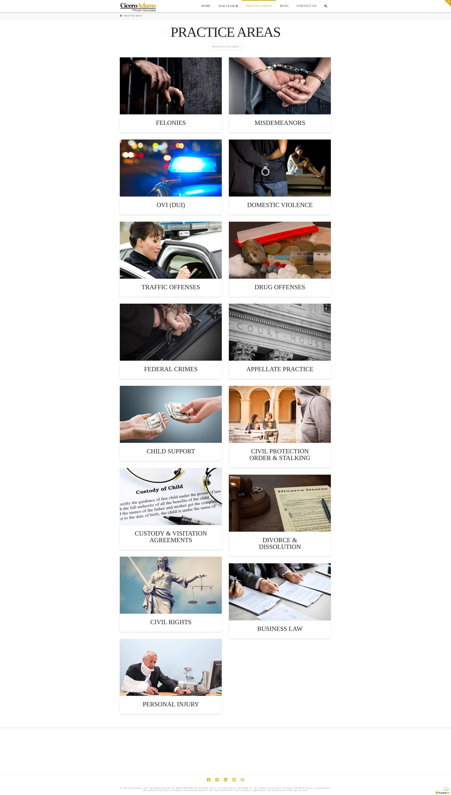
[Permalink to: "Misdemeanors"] (280, 85)
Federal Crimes (171, 369)
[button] (447, 3)
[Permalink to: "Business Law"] (280, 591)
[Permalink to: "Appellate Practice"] (280, 332)
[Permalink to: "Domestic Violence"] (280, 168)
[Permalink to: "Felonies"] (171, 85)
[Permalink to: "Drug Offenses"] (280, 250)
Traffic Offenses (170, 287)
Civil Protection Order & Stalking (279, 454)
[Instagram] (242, 780)
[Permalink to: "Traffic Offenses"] (171, 250)
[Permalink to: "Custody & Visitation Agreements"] (171, 496)
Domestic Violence (280, 204)
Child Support (171, 451)
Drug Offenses (280, 287)
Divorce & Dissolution (280, 543)
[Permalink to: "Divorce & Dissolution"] (280, 503)
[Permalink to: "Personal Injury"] (171, 667)
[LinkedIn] (225, 780)
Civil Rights (170, 622)
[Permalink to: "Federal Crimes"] (171, 332)
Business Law (280, 628)
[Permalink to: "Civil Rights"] (171, 585)
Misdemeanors (280, 122)
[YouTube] (234, 780)
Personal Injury (171, 704)
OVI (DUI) (171, 204)
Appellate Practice (279, 369)
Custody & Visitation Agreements (171, 537)
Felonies (171, 122)
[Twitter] (217, 780)
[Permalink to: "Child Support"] (171, 414)
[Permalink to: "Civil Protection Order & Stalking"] (280, 414)
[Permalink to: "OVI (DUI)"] (171, 168)
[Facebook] (208, 780)
